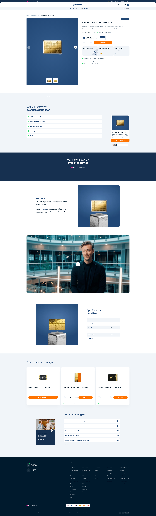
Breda (96, 470)
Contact (121, 465)
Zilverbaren (72, 478)
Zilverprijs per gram (111, 481)
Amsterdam (97, 467)
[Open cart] (128, 5)
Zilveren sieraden (86, 483)
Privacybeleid (41, 512)
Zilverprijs (109, 470)
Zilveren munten (74, 481)
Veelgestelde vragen (124, 467)
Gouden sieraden (86, 473)
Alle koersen (110, 465)
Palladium (72, 494)
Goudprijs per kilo (111, 478)
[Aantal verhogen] (91, 43)
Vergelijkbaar (70, 96)
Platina (71, 486)
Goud (71, 465)
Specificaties (62, 96)
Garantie (122, 475)
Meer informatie (40, 214)
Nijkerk (96, 478)
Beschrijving (47, 96)
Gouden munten (74, 470)
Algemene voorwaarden (31, 512)
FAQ (75, 96)
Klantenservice (113, 4)
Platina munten (73, 491)
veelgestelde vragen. (93, 444)
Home (28, 15)
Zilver (71, 475)
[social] (120, 513)
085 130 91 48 (126, 1)
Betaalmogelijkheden (124, 473)
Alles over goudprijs (111, 475)
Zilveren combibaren (75, 483)
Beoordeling (40, 96)
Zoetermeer (97, 481)
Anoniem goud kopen (124, 478)
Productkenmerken (31, 96)
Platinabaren (73, 489)
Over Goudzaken (123, 481)
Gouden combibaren (35, 15)
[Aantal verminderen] (84, 43)
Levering (122, 470)
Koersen (46, 4)
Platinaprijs (109, 473)
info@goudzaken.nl (35, 470)
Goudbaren (72, 467)
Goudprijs (109, 467)
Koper (71, 497)
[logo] (78, 5)
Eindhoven (97, 475)
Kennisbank (122, 483)
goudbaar (44, 209)
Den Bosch (97, 473)
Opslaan (33, 4)
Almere (96, 465)
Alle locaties (97, 483)
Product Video (54, 96)
